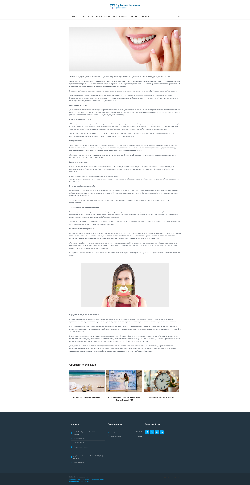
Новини (99, 16)
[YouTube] (178, 477)
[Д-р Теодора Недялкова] (125, 6)
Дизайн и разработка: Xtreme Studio (79, 481)
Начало (74, 16)
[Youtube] (162, 432)
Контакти (145, 16)
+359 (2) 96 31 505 (79, 438)
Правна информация (98, 479)
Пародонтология (120, 16)
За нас (82, 16)
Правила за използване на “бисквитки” (80, 479)
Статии (107, 16)
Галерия (133, 16)
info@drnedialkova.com (81, 447)
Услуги (90, 16)
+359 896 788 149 (79, 442)
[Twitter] (152, 432)
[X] (175, 477)
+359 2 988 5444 (79, 462)
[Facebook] (147, 432)
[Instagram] (157, 432)
